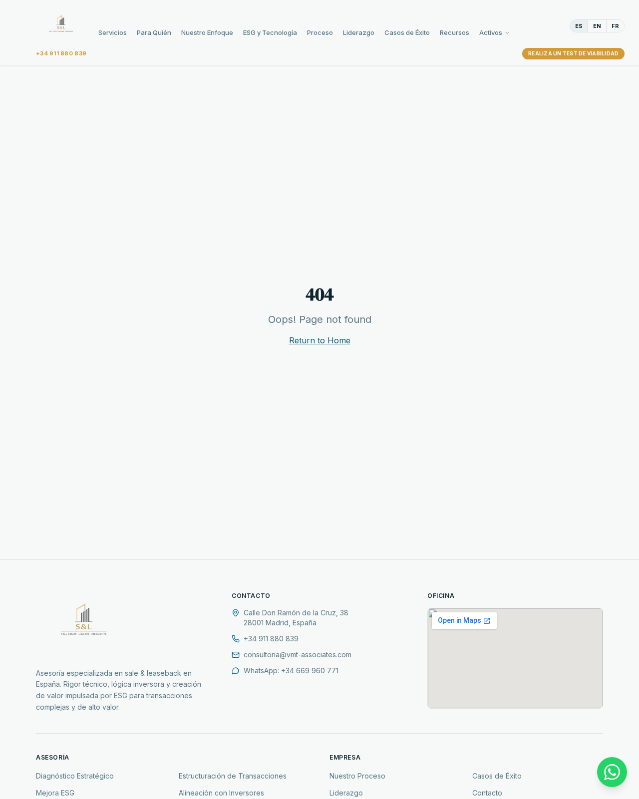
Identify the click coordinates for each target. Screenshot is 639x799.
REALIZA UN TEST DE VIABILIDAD (573, 53)
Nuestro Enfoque (207, 32)
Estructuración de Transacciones (233, 776)
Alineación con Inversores (221, 793)
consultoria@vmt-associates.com (297, 654)
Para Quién (154, 32)
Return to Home (319, 340)
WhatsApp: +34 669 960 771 (291, 670)
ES (579, 25)
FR (615, 25)
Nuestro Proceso (357, 776)
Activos (490, 32)
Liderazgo (358, 32)
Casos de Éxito (407, 32)
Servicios (112, 32)
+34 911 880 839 (61, 53)
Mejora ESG (55, 793)
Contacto (487, 793)
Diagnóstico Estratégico (75, 776)
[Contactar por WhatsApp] (612, 772)
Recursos (454, 32)
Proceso (320, 32)
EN (597, 25)
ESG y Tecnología (270, 32)
